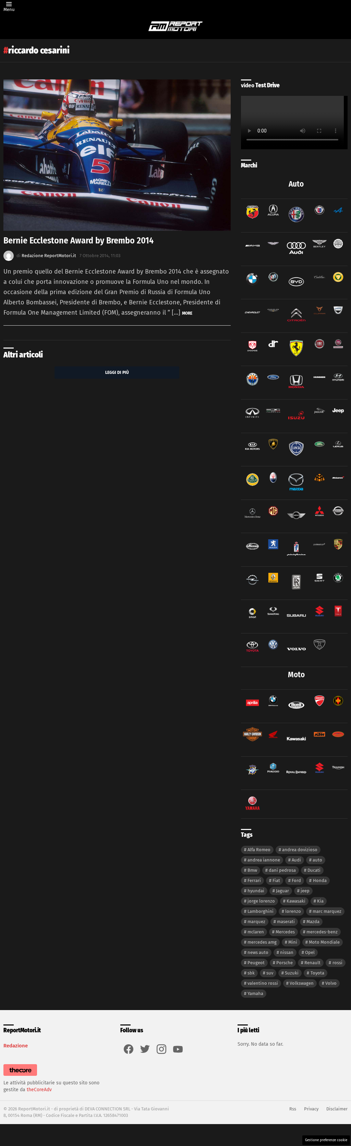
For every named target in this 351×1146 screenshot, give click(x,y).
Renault (312, 962)
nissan (286, 952)
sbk (251, 972)
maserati (286, 921)
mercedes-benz (322, 931)
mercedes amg (262, 942)
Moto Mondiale (324, 942)
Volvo (331, 983)
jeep (305, 890)
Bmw (252, 870)
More (187, 313)
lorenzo (293, 911)
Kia (320, 901)
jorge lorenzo (261, 901)
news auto (257, 952)
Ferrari (254, 880)
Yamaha (255, 993)
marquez (256, 921)
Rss (292, 1108)
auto (317, 859)
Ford (296, 880)
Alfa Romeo (258, 849)
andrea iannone (263, 859)
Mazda (312, 921)
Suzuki (292, 972)
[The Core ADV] (20, 1076)
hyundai (255, 890)
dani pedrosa (282, 870)
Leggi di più (117, 372)
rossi (337, 962)
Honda (320, 880)
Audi (296, 859)
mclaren (255, 931)
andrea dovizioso (299, 849)
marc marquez (327, 911)
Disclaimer (337, 1108)
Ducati (313, 870)
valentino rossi (262, 983)
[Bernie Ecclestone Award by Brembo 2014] (117, 155)
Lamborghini (260, 911)
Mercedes (285, 931)
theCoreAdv (39, 1090)
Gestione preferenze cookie (326, 1140)
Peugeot (256, 962)
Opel (310, 952)
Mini (292, 942)
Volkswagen (302, 983)
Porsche (284, 962)
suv (269, 972)
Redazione (15, 1046)
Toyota (317, 972)
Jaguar (282, 890)
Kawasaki (296, 901)
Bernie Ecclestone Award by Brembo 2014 (78, 240)
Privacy (311, 1108)
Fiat (276, 880)
